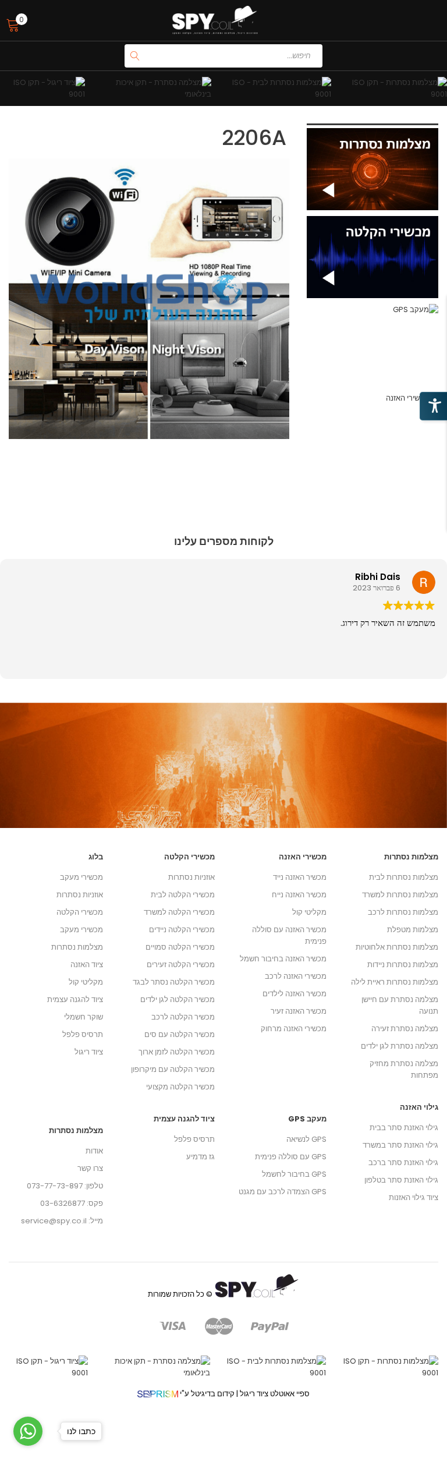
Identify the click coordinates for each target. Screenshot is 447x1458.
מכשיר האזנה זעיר (299, 1011)
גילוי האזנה (419, 1107)
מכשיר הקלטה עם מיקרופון (173, 1069)
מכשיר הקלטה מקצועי (180, 1086)
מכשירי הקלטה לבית (183, 894)
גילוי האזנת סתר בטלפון (401, 1179)
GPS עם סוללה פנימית (291, 1156)
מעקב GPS (307, 1118)
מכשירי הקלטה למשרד (179, 912)
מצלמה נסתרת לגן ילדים (399, 1046)
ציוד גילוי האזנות (413, 1197)
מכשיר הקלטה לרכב (183, 1016)
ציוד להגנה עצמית (75, 999)
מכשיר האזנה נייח (299, 894)
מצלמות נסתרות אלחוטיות (397, 947)
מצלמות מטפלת (412, 929)
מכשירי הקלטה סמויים (180, 947)
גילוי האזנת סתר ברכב (403, 1162)
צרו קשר (90, 1168)
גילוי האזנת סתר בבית (404, 1127)
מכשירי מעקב (81, 877)
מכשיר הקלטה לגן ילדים (177, 999)
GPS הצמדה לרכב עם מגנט (283, 1191)
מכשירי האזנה (303, 856)
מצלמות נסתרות (77, 947)
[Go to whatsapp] (27, 1431)
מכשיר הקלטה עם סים (179, 1034)
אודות (94, 1150)
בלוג (95, 856)
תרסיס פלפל (82, 1034)
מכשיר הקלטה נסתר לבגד (174, 982)
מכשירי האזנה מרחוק (294, 1028)
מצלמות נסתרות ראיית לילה (394, 982)
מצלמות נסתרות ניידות (402, 964)
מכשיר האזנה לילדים (294, 993)
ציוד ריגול (88, 1051)
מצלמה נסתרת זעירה (404, 1028)
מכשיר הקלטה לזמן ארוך (177, 1051)
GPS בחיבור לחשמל (294, 1174)
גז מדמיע (200, 1156)
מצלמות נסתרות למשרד (400, 894)
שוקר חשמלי (83, 1016)
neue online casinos (38, 1451)
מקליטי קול (86, 982)
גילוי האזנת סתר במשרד (400, 1145)
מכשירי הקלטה (79, 912)
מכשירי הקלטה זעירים (181, 964)
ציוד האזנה (86, 964)
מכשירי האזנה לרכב (296, 976)
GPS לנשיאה (306, 1139)
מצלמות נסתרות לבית (403, 877)
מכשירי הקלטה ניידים (182, 929)
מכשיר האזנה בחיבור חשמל (283, 958)
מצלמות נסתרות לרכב (403, 912)
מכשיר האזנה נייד (300, 877)
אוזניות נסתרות (79, 894)
